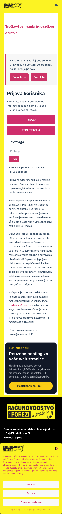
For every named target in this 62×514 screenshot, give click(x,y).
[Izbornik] (56, 5)
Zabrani (31, 493)
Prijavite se (19, 77)
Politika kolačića (18, 510)
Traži (14, 158)
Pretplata (39, 77)
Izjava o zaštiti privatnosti (38, 510)
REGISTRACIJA (31, 130)
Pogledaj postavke (31, 502)
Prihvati (31, 484)
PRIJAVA (31, 119)
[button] (57, 448)
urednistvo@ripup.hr (20, 304)
